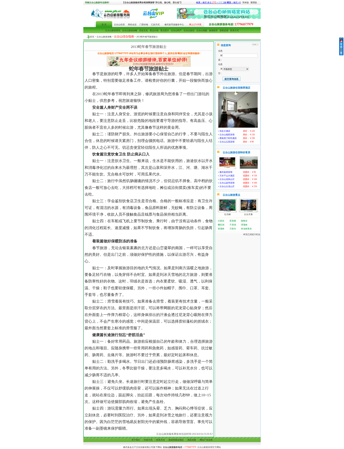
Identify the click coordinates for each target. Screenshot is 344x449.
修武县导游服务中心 (174, 24)
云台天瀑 (248, 214)
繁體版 (253, 2)
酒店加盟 (191, 440)
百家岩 (221, 221)
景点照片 (164, 30)
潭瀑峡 (244, 225)
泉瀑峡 (221, 228)
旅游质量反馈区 (176, 440)
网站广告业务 (206, 440)
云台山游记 (189, 30)
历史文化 (143, 30)
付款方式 (148, 440)
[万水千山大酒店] (249, 168)
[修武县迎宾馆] (227, 168)
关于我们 (136, 440)
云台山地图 (201, 30)
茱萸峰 (233, 221)
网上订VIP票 (195, 24)
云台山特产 (176, 30)
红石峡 (227, 214)
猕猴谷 (244, 221)
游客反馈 (224, 30)
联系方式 (234, 30)
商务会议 (132, 24)
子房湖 (233, 225)
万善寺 (233, 228)
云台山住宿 (119, 24)
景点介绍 (154, 30)
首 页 (104, 24)
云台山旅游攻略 (129, 30)
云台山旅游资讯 (112, 30)
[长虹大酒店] (238, 127)
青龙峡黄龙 (246, 228)
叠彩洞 (221, 225)
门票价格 (144, 24)
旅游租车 (213, 30)
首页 (92, 36)
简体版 (245, 2)
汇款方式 (155, 24)
